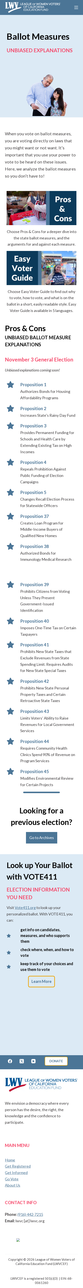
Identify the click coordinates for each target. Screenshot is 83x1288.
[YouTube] (33, 1061)
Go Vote (12, 1179)
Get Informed (16, 1172)
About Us (12, 1185)
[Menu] (76, 7)
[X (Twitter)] (22, 1061)
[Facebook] (10, 1061)
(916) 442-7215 (30, 1214)
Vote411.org (25, 907)
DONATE (56, 1061)
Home (10, 1160)
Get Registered (18, 1166)
